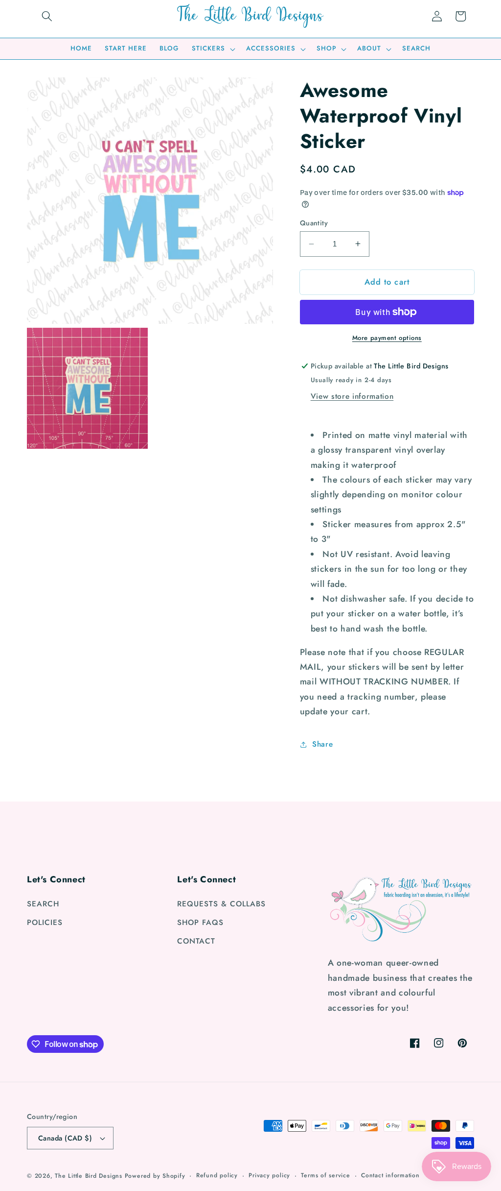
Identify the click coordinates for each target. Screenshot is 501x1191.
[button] (47, 16)
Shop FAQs (200, 922)
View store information (352, 396)
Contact (196, 941)
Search (43, 904)
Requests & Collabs (221, 904)
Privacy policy (269, 1175)
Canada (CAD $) (65, 1138)
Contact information (390, 1175)
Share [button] (322, 744)
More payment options (387, 337)
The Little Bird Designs (88, 1175)
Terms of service (325, 1175)
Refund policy (217, 1175)
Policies (45, 922)
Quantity (314, 223)
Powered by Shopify (155, 1175)
